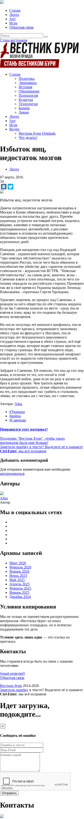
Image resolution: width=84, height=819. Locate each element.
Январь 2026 (19, 571)
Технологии (28, 104)
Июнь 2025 (18, 576)
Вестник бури (11, 686)
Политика (27, 79)
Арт (12, 19)
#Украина (17, 412)
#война (15, 416)
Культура (26, 100)
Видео (14, 129)
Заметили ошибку (14, 690)
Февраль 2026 (20, 567)
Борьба (24, 108)
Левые (24, 112)
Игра (13, 23)
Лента (14, 15)
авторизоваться (12, 474)
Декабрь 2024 (20, 597)
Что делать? (28, 138)
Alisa (18, 404)
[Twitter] (10, 186)
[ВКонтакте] (4, 186)
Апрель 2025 (19, 584)
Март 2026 (17, 563)
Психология (28, 95)
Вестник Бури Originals (37, 133)
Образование (29, 91)
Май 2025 (17, 580)
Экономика (28, 83)
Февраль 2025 (20, 588)
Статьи (15, 10)
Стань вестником (13, 40)
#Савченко (17, 420)
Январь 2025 (19, 592)
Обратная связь (21, 27)
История (25, 87)
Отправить (9, 793)
